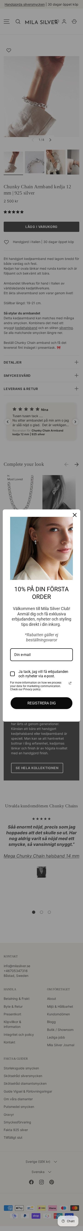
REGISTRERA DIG (41, 703)
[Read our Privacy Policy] (70, 683)
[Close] (74, 515)
